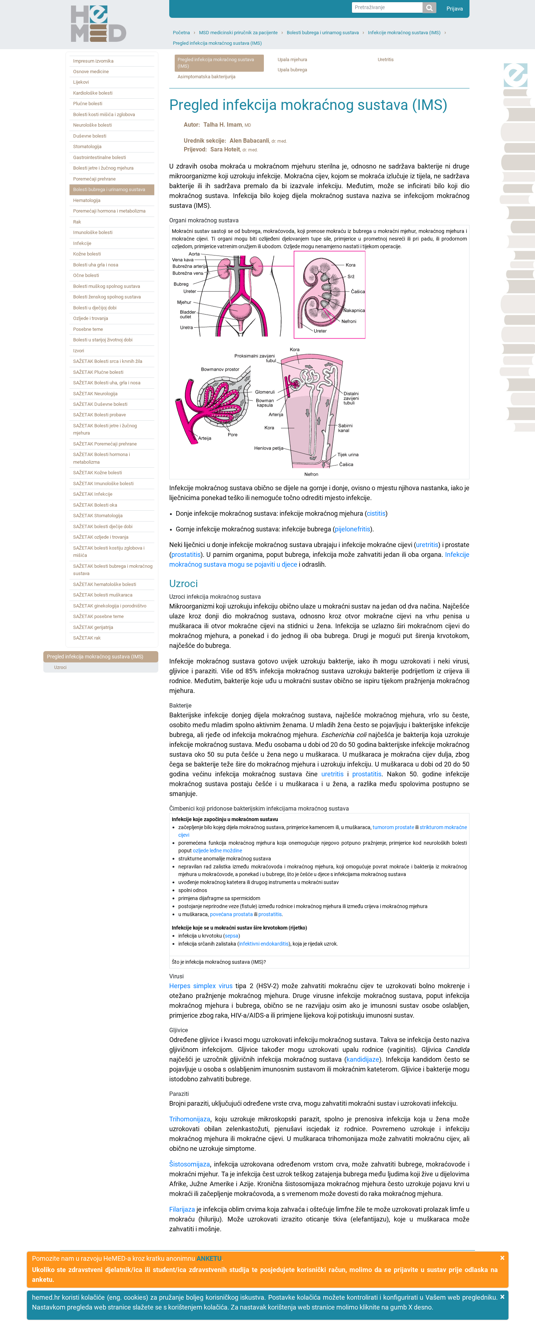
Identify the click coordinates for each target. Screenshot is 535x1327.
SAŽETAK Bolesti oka (95, 505)
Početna (181, 32)
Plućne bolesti (87, 103)
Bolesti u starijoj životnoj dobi (102, 339)
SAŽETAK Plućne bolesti (98, 372)
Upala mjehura (292, 59)
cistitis (376, 513)
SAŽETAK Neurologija (95, 393)
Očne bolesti (86, 275)
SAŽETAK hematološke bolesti (104, 584)
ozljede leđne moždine (217, 850)
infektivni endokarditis (264, 944)
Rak (77, 222)
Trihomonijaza (189, 1119)
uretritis (427, 544)
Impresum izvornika (93, 61)
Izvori (78, 350)
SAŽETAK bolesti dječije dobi (102, 526)
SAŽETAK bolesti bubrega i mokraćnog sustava (112, 569)
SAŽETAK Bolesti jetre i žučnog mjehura (105, 429)
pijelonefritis (352, 529)
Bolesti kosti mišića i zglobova (104, 114)
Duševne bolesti (89, 136)
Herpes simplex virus (201, 986)
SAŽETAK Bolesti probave (99, 414)
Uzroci (60, 667)
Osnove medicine (91, 71)
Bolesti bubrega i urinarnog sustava (323, 32)
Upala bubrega (292, 69)
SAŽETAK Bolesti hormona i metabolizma (101, 458)
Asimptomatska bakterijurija (206, 76)
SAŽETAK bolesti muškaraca (102, 595)
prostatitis (186, 554)
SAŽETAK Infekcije (92, 494)
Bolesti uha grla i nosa (95, 265)
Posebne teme (88, 329)
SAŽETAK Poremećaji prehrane (105, 444)
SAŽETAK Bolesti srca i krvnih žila (107, 361)
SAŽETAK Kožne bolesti (97, 472)
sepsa (231, 936)
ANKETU (209, 1258)
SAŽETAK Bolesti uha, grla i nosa (106, 382)
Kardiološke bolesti (92, 93)
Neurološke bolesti (92, 125)
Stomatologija (87, 146)
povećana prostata (231, 914)
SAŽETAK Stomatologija (98, 515)
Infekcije (82, 243)
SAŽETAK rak (87, 638)
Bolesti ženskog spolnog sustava (107, 297)
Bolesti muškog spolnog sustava (106, 286)
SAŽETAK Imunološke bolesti (103, 483)
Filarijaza (182, 1209)
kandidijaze (362, 1059)
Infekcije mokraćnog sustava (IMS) (404, 32)
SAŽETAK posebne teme (98, 616)
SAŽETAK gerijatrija (93, 627)
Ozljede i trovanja (90, 318)
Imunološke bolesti (92, 232)
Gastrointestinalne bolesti (99, 157)
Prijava (455, 8)
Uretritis (386, 59)
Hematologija (86, 200)
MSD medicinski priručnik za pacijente (238, 32)
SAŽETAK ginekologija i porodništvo (109, 606)
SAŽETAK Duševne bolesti (100, 404)
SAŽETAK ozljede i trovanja (100, 537)
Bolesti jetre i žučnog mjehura (103, 168)
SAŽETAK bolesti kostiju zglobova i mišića (108, 551)
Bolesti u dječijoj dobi (94, 307)
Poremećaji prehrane (94, 179)
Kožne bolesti (87, 254)
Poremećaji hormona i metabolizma (109, 211)
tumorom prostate (393, 827)
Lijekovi (81, 82)
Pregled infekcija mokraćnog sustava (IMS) (217, 43)
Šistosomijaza (189, 1164)
